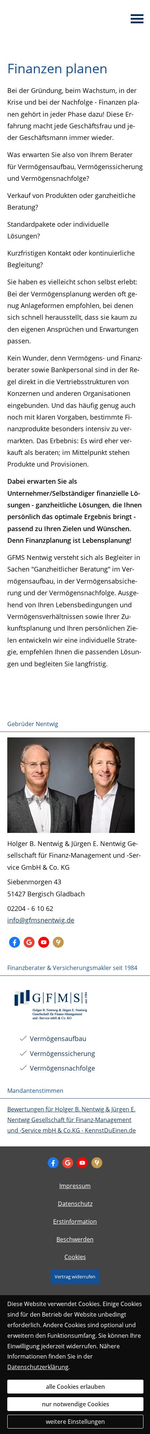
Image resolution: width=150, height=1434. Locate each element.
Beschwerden (75, 1239)
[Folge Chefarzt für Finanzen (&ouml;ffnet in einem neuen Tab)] (14, 942)
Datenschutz (75, 1204)
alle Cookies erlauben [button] (75, 1387)
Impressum (75, 1186)
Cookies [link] (75, 1257)
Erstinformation (75, 1221)
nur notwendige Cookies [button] (75, 1404)
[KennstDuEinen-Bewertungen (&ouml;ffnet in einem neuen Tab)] (58, 942)
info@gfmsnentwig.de (40, 920)
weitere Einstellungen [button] (75, 1422)
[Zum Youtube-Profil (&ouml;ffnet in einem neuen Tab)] (43, 942)
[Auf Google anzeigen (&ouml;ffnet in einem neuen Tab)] (29, 942)
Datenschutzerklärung (37, 1367)
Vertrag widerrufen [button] (75, 1276)
